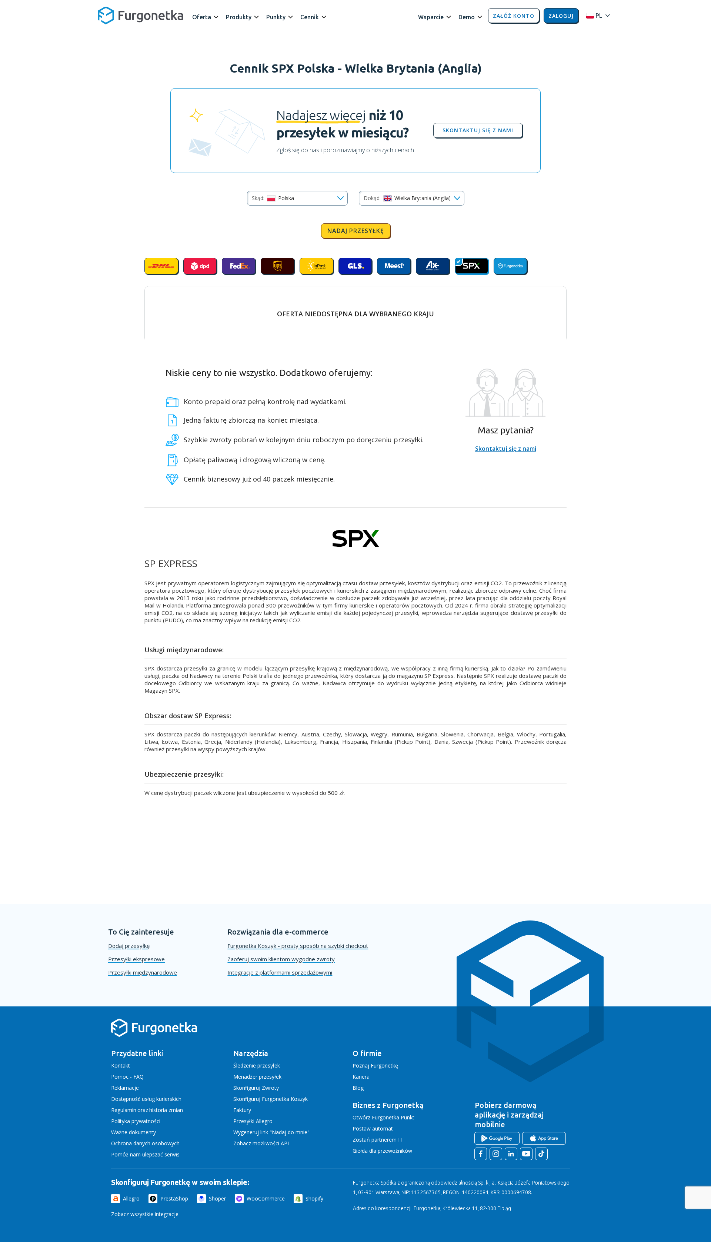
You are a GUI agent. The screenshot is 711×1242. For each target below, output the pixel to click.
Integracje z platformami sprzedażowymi (279, 972)
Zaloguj (561, 15)
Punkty (276, 17)
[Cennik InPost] (316, 266)
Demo (466, 17)
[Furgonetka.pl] (140, 15)
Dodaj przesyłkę (129, 945)
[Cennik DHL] (161, 266)
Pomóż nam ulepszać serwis (145, 1154)
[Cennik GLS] (355, 266)
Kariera (361, 1076)
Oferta (201, 17)
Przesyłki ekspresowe (136, 959)
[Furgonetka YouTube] (526, 1154)
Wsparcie (431, 17)
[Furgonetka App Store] (544, 1138)
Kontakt (120, 1065)
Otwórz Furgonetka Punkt (383, 1117)
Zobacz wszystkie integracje (144, 1214)
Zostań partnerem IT (378, 1139)
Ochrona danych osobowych (145, 1143)
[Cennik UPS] (277, 266)
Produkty (238, 17)
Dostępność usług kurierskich (146, 1098)
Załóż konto (513, 15)
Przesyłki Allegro (253, 1121)
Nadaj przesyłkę (355, 231)
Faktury (242, 1109)
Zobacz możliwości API (261, 1143)
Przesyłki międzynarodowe (142, 972)
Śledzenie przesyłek (256, 1065)
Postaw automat (373, 1128)
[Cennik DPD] (200, 266)
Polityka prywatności (135, 1121)
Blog (358, 1087)
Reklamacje (125, 1087)
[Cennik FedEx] (238, 266)
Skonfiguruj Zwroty (256, 1087)
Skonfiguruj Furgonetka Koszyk (270, 1098)
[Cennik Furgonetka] (510, 266)
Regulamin (123, 1109)
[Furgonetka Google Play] (497, 1138)
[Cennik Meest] (393, 266)
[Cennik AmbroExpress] (432, 266)
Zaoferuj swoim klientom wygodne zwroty (281, 959)
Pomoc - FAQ (127, 1076)
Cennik (309, 17)
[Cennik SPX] (471, 266)
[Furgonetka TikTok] (541, 1154)
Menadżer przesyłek (257, 1076)
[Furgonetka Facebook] (481, 1154)
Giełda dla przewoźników (382, 1150)
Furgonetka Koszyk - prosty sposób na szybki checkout (297, 945)
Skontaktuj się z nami (478, 130)
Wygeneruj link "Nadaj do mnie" (271, 1132)
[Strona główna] (154, 1035)
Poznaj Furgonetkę (375, 1065)
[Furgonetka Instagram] (496, 1154)
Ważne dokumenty (133, 1132)
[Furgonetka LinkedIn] (511, 1154)
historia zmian (166, 1109)
